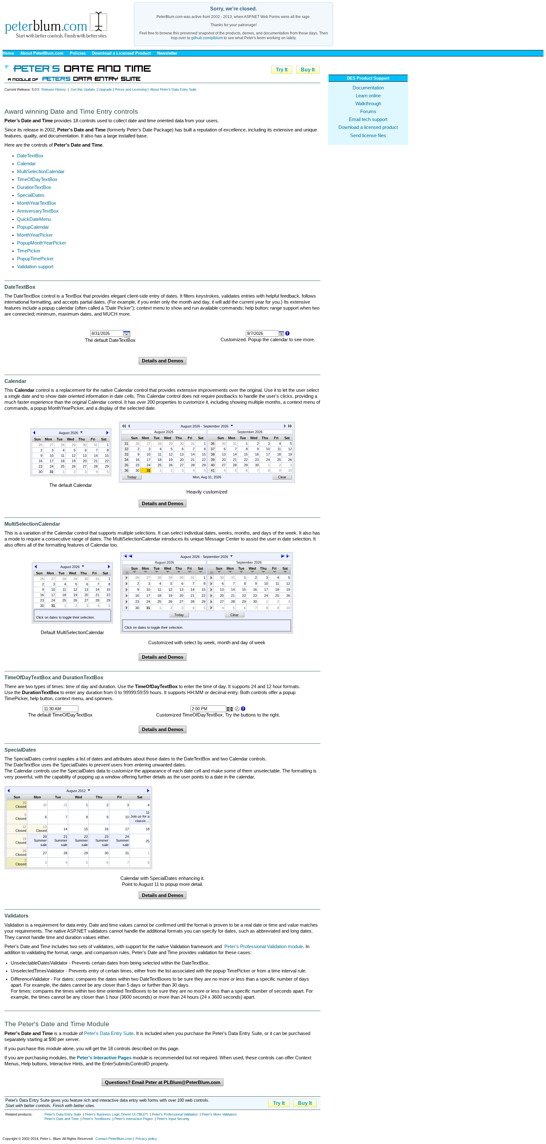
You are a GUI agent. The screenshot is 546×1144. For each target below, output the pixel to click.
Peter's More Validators (219, 1114)
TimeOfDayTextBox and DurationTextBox (53, 677)
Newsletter (167, 53)
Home (8, 53)
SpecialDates (31, 195)
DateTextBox (30, 155)
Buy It (308, 69)
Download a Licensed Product (121, 53)
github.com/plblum (207, 38)
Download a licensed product (368, 127)
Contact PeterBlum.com (113, 1139)
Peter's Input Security (173, 1119)
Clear (282, 477)
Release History (53, 89)
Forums (368, 111)
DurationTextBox (34, 187)
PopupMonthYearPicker (41, 242)
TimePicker (28, 250)
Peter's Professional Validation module (263, 946)
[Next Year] (290, 427)
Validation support (35, 266)
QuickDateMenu (34, 219)
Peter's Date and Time (62, 1119)
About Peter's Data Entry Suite (173, 89)
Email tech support (368, 119)
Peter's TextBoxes (96, 1119)
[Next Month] (107, 434)
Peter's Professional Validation (175, 1114)
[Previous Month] (34, 434)
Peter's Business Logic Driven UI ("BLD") (116, 1114)
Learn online (368, 95)
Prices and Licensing (131, 89)
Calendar (26, 163)
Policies (78, 53)
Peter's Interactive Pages (133, 1119)
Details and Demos (163, 360)
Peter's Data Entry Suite (109, 1033)
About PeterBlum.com (42, 53)
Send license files (368, 135)
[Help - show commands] (287, 333)
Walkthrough (368, 103)
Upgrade (105, 89)
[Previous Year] (124, 427)
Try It (282, 69)
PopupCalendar (33, 227)
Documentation (368, 87)
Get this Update (83, 89)
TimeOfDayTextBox (37, 179)
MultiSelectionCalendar (40, 171)
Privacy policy (146, 1139)
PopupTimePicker (35, 258)
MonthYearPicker (35, 235)
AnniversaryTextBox (38, 211)
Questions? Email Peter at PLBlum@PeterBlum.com (162, 1082)
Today (131, 477)
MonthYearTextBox (36, 203)
